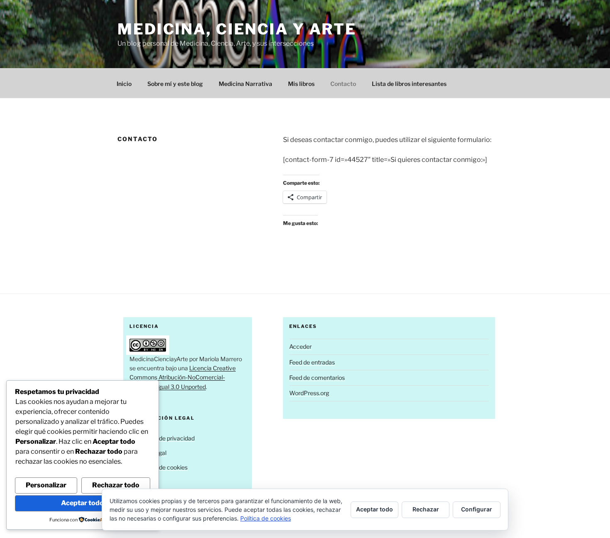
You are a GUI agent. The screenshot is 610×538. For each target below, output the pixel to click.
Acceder (300, 346)
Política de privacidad (166, 438)
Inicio (124, 83)
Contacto (343, 83)
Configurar (476, 509)
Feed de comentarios (317, 377)
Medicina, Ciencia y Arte (236, 29)
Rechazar (425, 509)
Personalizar (46, 485)
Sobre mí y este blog (175, 83)
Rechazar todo (115, 485)
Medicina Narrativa (245, 83)
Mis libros (301, 83)
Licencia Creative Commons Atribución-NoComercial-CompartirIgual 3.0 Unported (182, 377)
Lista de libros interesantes (409, 83)
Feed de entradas (312, 362)
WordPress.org (309, 392)
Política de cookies (163, 467)
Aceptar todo (82, 503)
